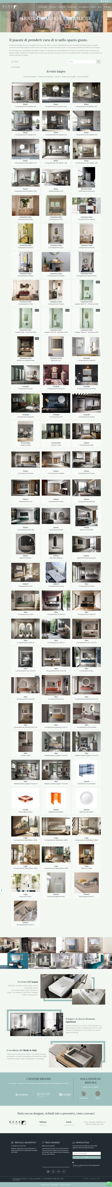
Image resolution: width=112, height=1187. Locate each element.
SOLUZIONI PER (83, 7)
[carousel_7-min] (70, 961)
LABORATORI (71, 7)
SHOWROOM (43, 7)
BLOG (100, 7)
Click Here (83, 1092)
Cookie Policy (86, 1178)
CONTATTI (107, 7)
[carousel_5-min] (14, 961)
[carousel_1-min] (70, 945)
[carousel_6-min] (42, 961)
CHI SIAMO (52, 7)
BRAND (93, 7)
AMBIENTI (61, 7)
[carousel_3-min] (14, 945)
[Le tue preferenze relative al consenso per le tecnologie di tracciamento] (1, 890)
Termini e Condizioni (65, 1184)
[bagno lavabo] (42, 945)
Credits (98, 1178)
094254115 (43, 1125)
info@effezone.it (69, 1125)
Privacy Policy (88, 1165)
